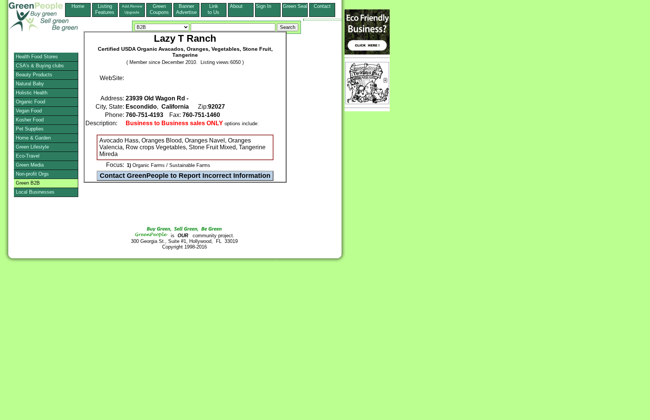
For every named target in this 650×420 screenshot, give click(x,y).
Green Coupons (159, 9)
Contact (322, 9)
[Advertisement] (35, 276)
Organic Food (30, 102)
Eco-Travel (27, 156)
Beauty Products (34, 74)
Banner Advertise (186, 9)
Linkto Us (213, 9)
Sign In (268, 6)
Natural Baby (30, 83)
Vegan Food (29, 111)
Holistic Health (31, 93)
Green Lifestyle (32, 147)
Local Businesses (35, 192)
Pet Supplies (30, 129)
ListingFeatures (104, 9)
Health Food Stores (37, 56)
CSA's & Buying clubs (40, 65)
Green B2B (28, 183)
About (241, 6)
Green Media (30, 165)
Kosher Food (30, 120)
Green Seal (295, 6)
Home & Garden (33, 138)
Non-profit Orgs (32, 174)
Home (77, 6)
